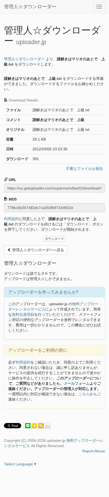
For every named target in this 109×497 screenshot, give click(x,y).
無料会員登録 (23, 314)
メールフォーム (77, 383)
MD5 (12, 199)
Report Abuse (93, 451)
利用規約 (11, 219)
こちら (84, 394)
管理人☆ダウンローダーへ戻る (37, 250)
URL (12, 180)
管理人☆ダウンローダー (30, 6)
